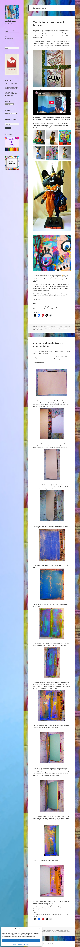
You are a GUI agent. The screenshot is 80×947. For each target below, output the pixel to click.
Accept (21, 940)
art (48, 326)
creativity (57, 930)
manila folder (63, 328)
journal (55, 931)
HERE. (49, 288)
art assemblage (53, 326)
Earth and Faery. (62, 307)
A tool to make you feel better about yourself (11, 84)
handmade (39, 328)
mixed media (39, 329)
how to (52, 931)
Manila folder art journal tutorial (48, 23)
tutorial (66, 930)
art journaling (65, 326)
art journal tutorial (49, 328)
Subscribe (8, 128)
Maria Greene (10, 21)
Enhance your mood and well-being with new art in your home (11, 89)
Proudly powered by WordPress (48, 943)
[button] (39, 929)
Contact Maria (8, 41)
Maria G (44, 326)
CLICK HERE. (64, 914)
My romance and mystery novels (10, 30)
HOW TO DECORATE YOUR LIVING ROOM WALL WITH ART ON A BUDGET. (11, 94)
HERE (34, 280)
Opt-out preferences (17, 944)
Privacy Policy (25, 944)
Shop (6, 33)
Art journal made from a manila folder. (48, 345)
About (6, 36)
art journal (59, 326)
